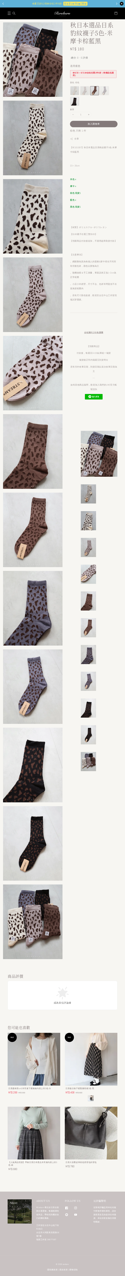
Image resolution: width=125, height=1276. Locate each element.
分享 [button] (76, 138)
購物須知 (73, 1269)
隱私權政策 (52, 1269)
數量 (72, 109)
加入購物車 (94, 123)
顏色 (74, 82)
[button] (9, 13)
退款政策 (63, 1269)
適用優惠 (75, 66)
